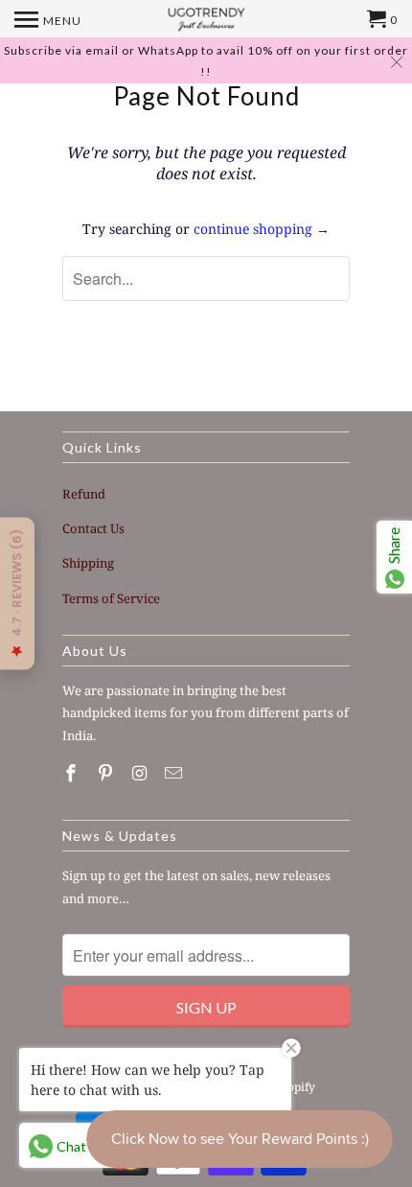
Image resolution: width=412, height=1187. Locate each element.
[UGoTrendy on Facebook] (72, 772)
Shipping (88, 562)
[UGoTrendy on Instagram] (141, 772)
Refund (83, 493)
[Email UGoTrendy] (175, 772)
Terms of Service (111, 598)
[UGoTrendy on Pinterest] (107, 772)
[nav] (47, 19)
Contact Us (93, 528)
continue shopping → (262, 229)
